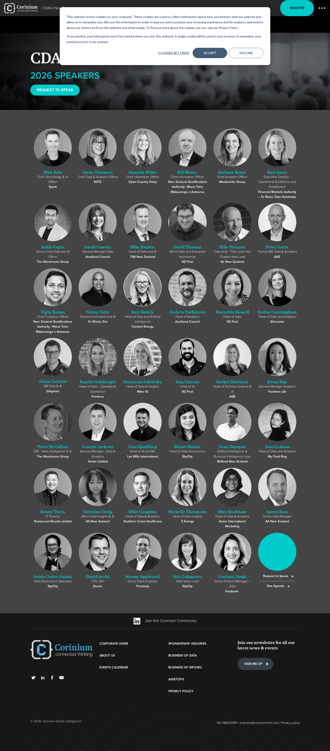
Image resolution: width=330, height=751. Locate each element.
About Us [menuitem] (107, 655)
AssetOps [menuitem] (176, 679)
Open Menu (322, 8)
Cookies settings (173, 53)
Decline (246, 53)
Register (297, 8)
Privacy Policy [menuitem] (181, 691)
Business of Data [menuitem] (182, 655)
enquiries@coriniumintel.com (259, 723)
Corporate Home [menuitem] (113, 644)
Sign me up (253, 664)
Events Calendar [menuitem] (113, 667)
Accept (210, 53)
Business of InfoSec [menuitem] (185, 667)
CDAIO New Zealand (59, 8)
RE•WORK (21, 8)
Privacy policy (290, 723)
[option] (52, 160)
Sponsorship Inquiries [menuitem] (187, 644)
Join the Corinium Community (170, 620)
